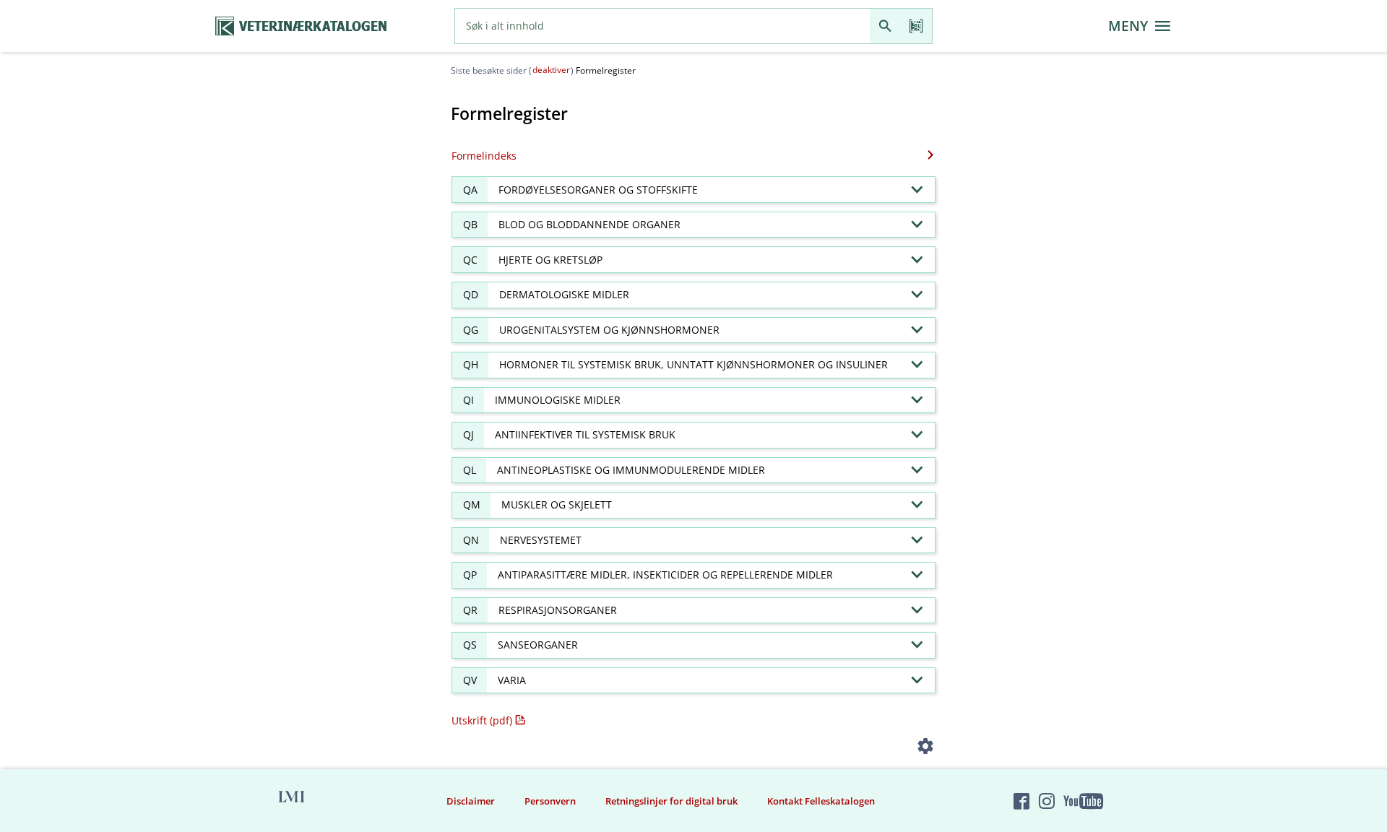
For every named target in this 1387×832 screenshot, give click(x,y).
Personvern (550, 800)
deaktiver (551, 69)
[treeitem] (693, 189)
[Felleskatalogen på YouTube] (1083, 801)
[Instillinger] (925, 748)
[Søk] (885, 26)
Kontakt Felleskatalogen (821, 800)
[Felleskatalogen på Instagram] (1047, 801)
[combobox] (662, 26)
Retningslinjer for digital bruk (671, 800)
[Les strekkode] (916, 26)
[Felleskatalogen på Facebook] (1021, 801)
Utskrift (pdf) (481, 720)
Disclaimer (470, 800)
